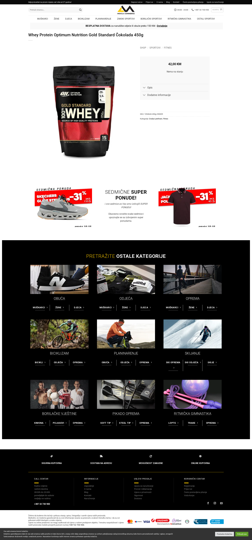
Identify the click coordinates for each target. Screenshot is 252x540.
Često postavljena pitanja (195, 492)
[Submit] (80, 9)
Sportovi (154, 47)
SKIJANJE (192, 353)
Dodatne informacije (159, 95)
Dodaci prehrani (155, 119)
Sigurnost (138, 495)
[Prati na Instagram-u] (215, 503)
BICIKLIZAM (59, 353)
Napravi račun (136, 2)
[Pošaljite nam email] (221, 503)
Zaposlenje (89, 486)
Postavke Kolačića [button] (224, 534)
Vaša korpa (189, 495)
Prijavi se (149, 2)
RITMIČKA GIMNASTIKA (192, 414)
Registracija (189, 486)
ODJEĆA (126, 298)
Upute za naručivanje (215, 2)
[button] (217, 10)
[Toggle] (144, 88)
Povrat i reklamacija (143, 489)
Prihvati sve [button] (242, 534)
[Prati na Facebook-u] (208, 503)
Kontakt (176, 2)
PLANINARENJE (126, 353)
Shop (143, 47)
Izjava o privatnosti (142, 492)
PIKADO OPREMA (126, 414)
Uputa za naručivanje (143, 486)
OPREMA (193, 298)
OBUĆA (59, 298)
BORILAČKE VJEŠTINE (59, 414)
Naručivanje (89, 498)
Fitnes (168, 47)
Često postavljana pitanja (193, 2)
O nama (159, 2)
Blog (168, 2)
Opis (149, 87)
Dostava (138, 498)
